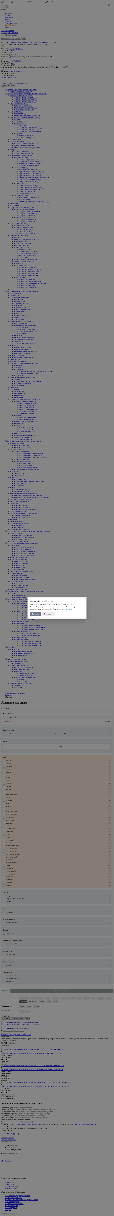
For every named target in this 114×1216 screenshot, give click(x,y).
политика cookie (66, 609)
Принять (35, 614)
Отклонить (48, 614)
